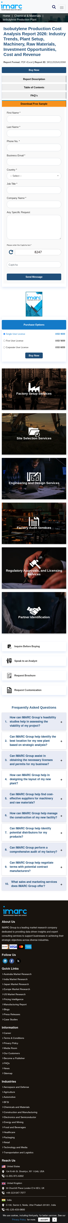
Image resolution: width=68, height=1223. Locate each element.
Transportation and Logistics (18, 1152)
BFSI (6, 1102)
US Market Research (15, 994)
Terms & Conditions (14, 1038)
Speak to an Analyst (25, 660)
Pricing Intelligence (13, 999)
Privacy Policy (19, 1219)
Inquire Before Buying (27, 646)
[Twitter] (18, 961)
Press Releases (12, 1014)
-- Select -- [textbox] (16, 175)
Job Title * (12, 183)
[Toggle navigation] (62, 7)
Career (7, 1033)
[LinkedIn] (5, 961)
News (7, 1068)
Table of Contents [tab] (34, 87)
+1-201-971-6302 (14, 1176)
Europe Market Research (17, 989)
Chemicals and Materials (17, 1107)
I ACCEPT (44, 1219)
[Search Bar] (54, 6)
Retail (7, 1142)
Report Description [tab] (34, 79)
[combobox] (34, 176)
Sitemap (8, 1073)
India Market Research (16, 979)
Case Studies (11, 1019)
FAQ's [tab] (34, 95)
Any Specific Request (18, 212)
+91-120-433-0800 (15, 1209)
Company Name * (16, 198)
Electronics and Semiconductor (20, 1117)
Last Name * (13, 127)
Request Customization (27, 690)
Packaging (9, 1137)
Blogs (7, 1009)
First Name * (13, 112)
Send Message (34, 276)
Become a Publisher (14, 1058)
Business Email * (16, 155)
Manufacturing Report (15, 1004)
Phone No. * (13, 141)
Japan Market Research (16, 984)
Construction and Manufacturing (20, 1112)
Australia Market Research (18, 974)
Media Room (10, 1048)
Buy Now (34, 70)
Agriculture (9, 1092)
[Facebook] (11, 961)
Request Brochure (24, 675)
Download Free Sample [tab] (34, 103)
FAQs (7, 1063)
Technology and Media (15, 1147)
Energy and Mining (13, 1122)
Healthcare (9, 1132)
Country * (12, 169)
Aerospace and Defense (16, 1087)
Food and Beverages (15, 1127)
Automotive (10, 1097)
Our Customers (12, 1053)
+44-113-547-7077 (16, 1192)
